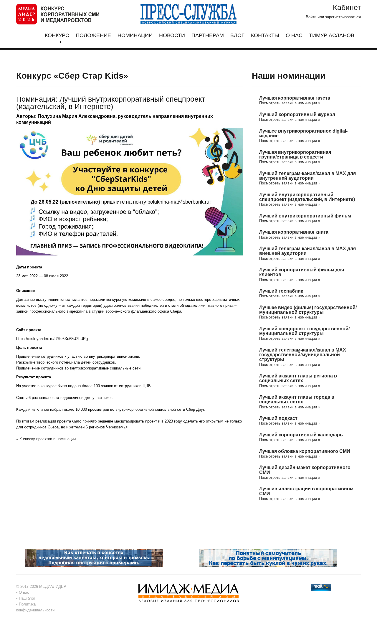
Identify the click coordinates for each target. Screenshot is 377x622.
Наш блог (27, 598)
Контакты (265, 35)
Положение (93, 35)
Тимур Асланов (331, 35)
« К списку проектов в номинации (46, 439)
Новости (172, 35)
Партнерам (207, 35)
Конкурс (57, 35)
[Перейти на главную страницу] (57, 13)
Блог (237, 35)
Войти (311, 17)
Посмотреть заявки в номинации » (289, 103)
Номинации (135, 35)
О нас (294, 35)
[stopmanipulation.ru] (268, 558)
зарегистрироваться (343, 17)
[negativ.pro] (94, 558)
